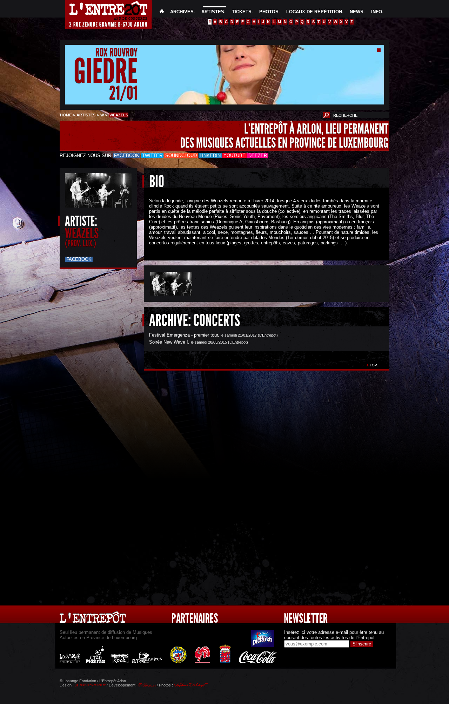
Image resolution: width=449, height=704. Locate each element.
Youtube (234, 155)
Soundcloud (181, 155)
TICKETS (242, 11)
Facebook (126, 155)
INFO (376, 11)
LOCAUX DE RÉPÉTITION (314, 11)
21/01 (123, 93)
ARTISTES (212, 11)
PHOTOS (269, 11)
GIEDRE (106, 71)
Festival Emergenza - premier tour (183, 335)
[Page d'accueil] (162, 11)
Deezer (257, 155)
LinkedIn (210, 155)
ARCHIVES (182, 11)
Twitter (152, 155)
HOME (66, 115)
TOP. (374, 365)
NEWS (356, 11)
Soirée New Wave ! (168, 342)
